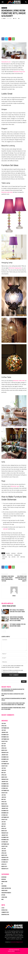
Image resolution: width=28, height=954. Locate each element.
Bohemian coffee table (19, 380)
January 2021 (4, 835)
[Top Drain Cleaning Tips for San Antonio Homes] (5, 626)
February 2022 (4, 806)
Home (2, 5)
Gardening (3, 886)
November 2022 (5, 786)
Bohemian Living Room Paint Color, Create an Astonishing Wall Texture (7, 579)
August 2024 (4, 741)
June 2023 (3, 770)
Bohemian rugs (15, 486)
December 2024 (4, 734)
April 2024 (3, 748)
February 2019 (4, 868)
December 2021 (4, 810)
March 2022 (4, 804)
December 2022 (4, 783)
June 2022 (3, 797)
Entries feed (4, 910)
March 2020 (4, 855)
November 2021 (5, 812)
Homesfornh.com (6, 62)
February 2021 (4, 833)
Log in (2, 907)
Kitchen (3, 895)
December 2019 (4, 859)
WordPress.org (5, 914)
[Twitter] (6, 38)
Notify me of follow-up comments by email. (13, 670)
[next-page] (5, 631)
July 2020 (3, 848)
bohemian (13, 553)
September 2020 (5, 844)
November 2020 (5, 839)
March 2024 (4, 750)
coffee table (19, 553)
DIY (2, 883)
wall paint (5, 529)
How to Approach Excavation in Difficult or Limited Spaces (13, 699)
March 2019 (4, 866)
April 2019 (3, 864)
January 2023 (4, 781)
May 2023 (3, 772)
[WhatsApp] (13, 38)
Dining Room (4, 881)
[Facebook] (2, 38)
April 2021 (3, 828)
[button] (2, 2)
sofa (18, 556)
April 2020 (3, 853)
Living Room (4, 897)
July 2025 (3, 730)
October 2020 (4, 841)
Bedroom (3, 879)
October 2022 (4, 788)
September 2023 (5, 763)
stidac (4, 18)
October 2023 (4, 761)
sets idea (13, 556)
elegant (3, 555)
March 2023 (4, 777)
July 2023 (3, 768)
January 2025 (4, 732)
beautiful (8, 553)
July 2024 (3, 743)
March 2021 (4, 830)
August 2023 (4, 766)
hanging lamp (17, 555)
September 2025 (5, 728)
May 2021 (3, 826)
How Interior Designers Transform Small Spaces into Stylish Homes (17, 618)
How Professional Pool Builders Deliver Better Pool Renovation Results (12, 690)
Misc (2, 899)
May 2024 (3, 745)
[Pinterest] (9, 38)
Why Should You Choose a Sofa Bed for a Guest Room (12, 694)
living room (4, 556)
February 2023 (4, 779)
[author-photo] (14, 593)
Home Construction (6, 888)
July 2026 (3, 723)
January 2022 (4, 808)
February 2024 (4, 752)
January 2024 (4, 754)
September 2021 (5, 817)
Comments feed (5, 912)
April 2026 (3, 725)
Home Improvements (6, 892)
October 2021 (4, 815)
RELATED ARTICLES (7, 603)
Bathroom (3, 877)
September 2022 (5, 790)
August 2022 (4, 792)
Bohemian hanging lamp (15, 268)
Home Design (8, 5)
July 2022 (3, 795)
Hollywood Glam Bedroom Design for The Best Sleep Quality (21, 579)
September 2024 (5, 739)
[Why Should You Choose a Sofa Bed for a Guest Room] (5, 611)
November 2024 (5, 737)
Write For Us (17, 951)
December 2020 (4, 837)
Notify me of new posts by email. (10, 672)
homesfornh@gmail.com (17, 942)
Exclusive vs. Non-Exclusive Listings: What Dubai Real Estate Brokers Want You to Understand (13, 704)
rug (9, 556)
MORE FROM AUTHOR (9, 606)
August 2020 (4, 846)
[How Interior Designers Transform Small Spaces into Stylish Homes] (5, 618)
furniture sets (10, 555)
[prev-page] (2, 631)
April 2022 (3, 801)
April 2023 (3, 774)
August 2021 (4, 819)
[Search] (26, 2)
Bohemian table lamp (7, 192)
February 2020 (4, 857)
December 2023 (4, 757)
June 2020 (3, 850)
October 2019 (4, 862)
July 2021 (3, 821)
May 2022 (3, 799)
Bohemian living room (19, 71)
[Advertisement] (14, 28)
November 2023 (5, 759)
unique (3, 558)
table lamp (22, 556)
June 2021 (3, 824)
